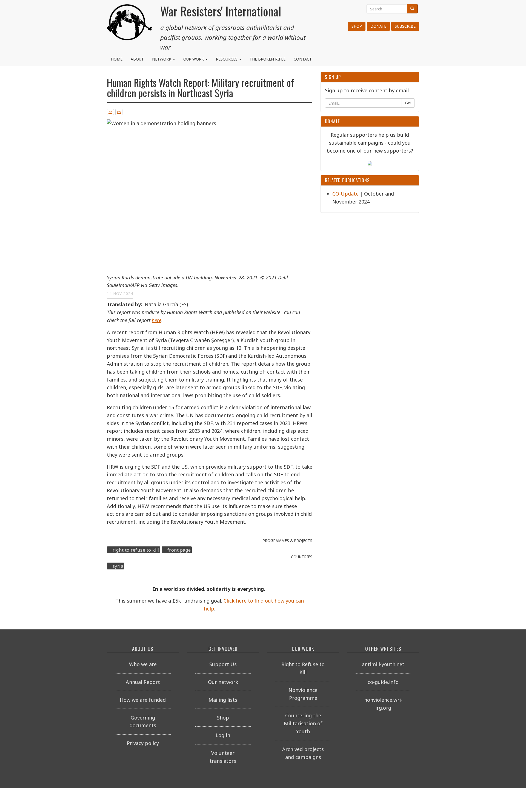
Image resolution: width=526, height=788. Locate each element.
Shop (356, 26)
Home (116, 59)
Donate (378, 26)
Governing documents (143, 721)
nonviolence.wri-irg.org (383, 704)
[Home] (129, 24)
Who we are (143, 664)
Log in (223, 735)
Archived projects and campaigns (303, 753)
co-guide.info (383, 682)
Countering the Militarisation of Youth (303, 723)
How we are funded (143, 700)
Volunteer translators (223, 757)
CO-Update (345, 193)
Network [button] (162, 59)
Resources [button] (227, 59)
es (119, 112)
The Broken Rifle (267, 59)
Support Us (223, 664)
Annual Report (143, 682)
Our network (223, 682)
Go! (408, 102)
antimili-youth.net (383, 664)
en (110, 112)
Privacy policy (143, 743)
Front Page (179, 550)
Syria (118, 566)
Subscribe (405, 26)
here (156, 320)
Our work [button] (194, 59)
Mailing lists (222, 700)
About (137, 59)
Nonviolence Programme (303, 694)
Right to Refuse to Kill (136, 550)
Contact (303, 59)
